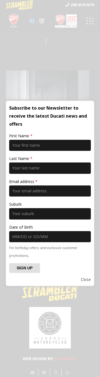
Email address (23, 181)
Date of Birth (21, 227)
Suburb (15, 204)
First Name (20, 135)
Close (86, 279)
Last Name (20, 158)
